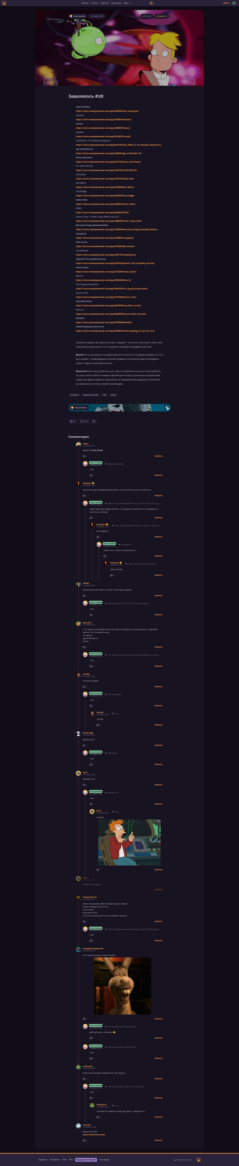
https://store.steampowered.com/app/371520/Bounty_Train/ (106, 297)
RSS (71, 1159)
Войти (226, 3)
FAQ (64, 1159)
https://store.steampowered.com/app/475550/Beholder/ (104, 322)
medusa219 (88, 1066)
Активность (162, 16)
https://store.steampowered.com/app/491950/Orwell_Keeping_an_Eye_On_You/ (115, 330)
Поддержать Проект (86, 1160)
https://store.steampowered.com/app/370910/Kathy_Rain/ (105, 178)
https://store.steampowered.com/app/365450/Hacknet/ (103, 119)
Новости (104, 3)
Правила (43, 1159)
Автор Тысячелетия (90, 395)
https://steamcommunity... (94, 1134)
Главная (85, 3)
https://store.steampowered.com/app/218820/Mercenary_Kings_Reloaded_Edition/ (117, 229)
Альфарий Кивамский (93, 948)
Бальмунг (87, 483)
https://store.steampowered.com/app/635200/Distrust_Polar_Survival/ (111, 314)
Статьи (94, 3)
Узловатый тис (90, 897)
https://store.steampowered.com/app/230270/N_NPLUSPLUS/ (106, 170)
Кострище (116, 3)
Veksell (86, 583)
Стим (104, 395)
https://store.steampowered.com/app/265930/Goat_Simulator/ (107, 111)
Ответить (158, 456)
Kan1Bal (86, 674)
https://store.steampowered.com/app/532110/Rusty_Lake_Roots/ (108, 161)
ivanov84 (86, 1125)
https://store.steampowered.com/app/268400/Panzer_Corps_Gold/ (109, 221)
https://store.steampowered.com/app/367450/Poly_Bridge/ (105, 195)
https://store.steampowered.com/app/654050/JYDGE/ (102, 212)
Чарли (86, 443)
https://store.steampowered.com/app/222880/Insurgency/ (105, 237)
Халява (113, 395)
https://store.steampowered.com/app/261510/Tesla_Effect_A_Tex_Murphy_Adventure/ (118, 144)
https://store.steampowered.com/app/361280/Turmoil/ (103, 136)
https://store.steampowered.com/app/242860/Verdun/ (103, 128)
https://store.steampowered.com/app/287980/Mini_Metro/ (105, 187)
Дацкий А (87, 622)
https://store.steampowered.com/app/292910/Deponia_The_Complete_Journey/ (115, 263)
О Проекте (55, 1159)
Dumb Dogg (88, 733)
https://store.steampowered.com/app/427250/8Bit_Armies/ (105, 246)
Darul (85, 772)
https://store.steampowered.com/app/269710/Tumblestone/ (106, 254)
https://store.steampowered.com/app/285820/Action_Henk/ (106, 204)
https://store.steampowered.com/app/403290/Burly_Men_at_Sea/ (108, 305)
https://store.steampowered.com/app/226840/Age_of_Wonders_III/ (109, 153)
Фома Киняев (96, 463)
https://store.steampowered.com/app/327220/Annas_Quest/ (106, 271)
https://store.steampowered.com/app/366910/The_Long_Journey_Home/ (112, 288)
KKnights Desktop (184, 1160)
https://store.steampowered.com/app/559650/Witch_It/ (103, 280)
